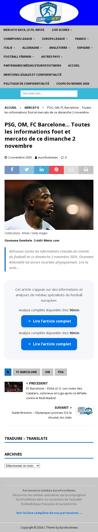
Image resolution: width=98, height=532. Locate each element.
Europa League (53, 39)
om (47, 372)
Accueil (74, 65)
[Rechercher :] (49, 93)
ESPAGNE (83, 48)
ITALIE (8, 48)
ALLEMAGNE (30, 48)
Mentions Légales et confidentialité (33, 75)
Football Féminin (17, 57)
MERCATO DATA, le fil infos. (24, 30)
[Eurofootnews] (49, 22)
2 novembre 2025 (20, 157)
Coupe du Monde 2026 (72, 84)
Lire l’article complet (52, 321)
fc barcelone (26, 372)
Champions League (18, 39)
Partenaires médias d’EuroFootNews (32, 65)
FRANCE (80, 39)
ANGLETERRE (58, 48)
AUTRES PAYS (50, 57)
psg (61, 372)
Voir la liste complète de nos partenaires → (49, 513)
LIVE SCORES (60, 30)
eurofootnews (48, 157)
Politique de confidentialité (26, 84)
